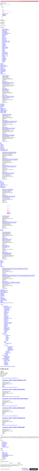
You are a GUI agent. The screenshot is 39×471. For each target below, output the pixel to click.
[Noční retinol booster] (20, 89)
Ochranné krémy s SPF (7, 323)
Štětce (7, 354)
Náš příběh (4, 60)
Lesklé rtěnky (10, 347)
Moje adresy (4, 444)
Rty (8, 302)
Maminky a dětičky (7, 329)
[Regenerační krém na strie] (20, 209)
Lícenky (7, 340)
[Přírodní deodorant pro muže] (20, 252)
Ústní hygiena (4, 45)
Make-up (3, 50)
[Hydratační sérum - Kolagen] (20, 114)
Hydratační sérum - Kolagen (6, 115)
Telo (1, 181)
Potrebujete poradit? (5, 358)
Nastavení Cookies (5, 456)
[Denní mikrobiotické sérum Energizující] (20, 128)
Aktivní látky (4, 58)
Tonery (3, 36)
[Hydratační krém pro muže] (20, 232)
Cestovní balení (4, 31)
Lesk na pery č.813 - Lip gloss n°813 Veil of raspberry (15, 398)
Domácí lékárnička (5, 47)
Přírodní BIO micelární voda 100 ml (7, 83)
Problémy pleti (4, 59)
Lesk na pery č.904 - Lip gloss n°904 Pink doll (13, 427)
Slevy (3, 451)
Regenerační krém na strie (6, 215)
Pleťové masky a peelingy (8, 322)
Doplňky (3, 51)
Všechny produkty (5, 34)
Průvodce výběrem (5, 55)
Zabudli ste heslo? (5, 13)
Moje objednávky (5, 442)
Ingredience (4, 57)
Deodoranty (4, 44)
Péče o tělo (4, 43)
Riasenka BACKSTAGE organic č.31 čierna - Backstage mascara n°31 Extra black (14, 269)
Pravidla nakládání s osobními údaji (7, 455)
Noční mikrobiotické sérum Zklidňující (8, 135)
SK (2, 6)
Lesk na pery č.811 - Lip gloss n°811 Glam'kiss (13, 389)
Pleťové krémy (4, 40)
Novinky (5, 311)
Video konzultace (6, 359)
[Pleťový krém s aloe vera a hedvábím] (20, 172)
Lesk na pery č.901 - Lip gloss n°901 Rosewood (13, 418)
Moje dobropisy (4, 443)
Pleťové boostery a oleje (7, 318)
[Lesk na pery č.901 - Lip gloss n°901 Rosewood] (20, 415)
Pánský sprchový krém (5, 246)
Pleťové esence (4, 38)
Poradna (3, 56)
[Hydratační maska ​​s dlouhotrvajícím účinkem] (20, 152)
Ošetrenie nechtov (9, 343)
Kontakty (3, 61)
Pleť (1, 143)
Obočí (5, 341)
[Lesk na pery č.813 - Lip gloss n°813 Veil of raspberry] (20, 396)
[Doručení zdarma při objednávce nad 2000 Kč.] (7, 366)
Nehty (5, 342)
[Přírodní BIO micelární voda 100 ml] (20, 82)
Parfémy (3, 46)
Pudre (7, 336)
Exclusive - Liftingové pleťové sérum (8, 97)
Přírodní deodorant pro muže (6, 253)
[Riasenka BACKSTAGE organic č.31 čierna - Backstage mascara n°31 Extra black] (20, 268)
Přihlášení (3, 446)
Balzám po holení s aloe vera (6, 239)
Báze (7, 339)
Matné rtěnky (10, 348)
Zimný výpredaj (4, 30)
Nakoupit (1, 64)
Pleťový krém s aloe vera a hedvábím (7, 173)
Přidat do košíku (4, 81)
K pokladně (2, 27)
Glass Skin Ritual (5, 32)
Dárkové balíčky (6, 356)
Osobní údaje (4, 445)
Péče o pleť (6, 334)
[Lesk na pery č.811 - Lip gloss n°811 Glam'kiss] (20, 387)
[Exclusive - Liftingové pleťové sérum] (20, 96)
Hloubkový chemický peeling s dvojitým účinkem (9, 159)
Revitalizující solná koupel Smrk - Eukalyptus (9, 222)
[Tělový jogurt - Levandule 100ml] (20, 189)
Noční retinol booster (5, 90)
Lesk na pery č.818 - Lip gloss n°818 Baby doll (13, 407)
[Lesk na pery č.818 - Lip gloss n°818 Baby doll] (20, 405)
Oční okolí (3, 39)
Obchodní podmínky (5, 454)
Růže (7, 345)
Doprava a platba (4, 452)
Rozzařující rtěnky (11, 349)
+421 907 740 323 (26, 469)
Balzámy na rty (8, 352)
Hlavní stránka (2, 302)
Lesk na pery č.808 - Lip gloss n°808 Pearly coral (14, 380)
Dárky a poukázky (5, 355)
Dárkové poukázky (5, 53)
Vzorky (3, 49)
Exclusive (3, 42)
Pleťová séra (4, 37)
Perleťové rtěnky (10, 350)
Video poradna (6, 362)
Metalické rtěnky (10, 346)
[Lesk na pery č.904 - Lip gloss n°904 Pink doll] (20, 425)
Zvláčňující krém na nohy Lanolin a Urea (8, 196)
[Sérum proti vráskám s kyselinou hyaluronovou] (20, 121)
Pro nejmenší (6, 330)
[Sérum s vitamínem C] (20, 75)
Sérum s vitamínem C (5, 76)
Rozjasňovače (8, 335)
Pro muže (3, 48)
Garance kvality (4, 453)
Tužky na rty (8, 351)
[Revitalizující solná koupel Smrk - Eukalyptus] (20, 221)
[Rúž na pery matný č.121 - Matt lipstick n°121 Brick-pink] (20, 282)
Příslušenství (6, 353)
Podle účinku (2, 104)
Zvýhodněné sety (4, 52)
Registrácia (4, 14)
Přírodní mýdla (6, 328)
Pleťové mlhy (6, 315)
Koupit (3, 386)
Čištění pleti (4, 35)
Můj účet (3, 441)
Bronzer (7, 338)
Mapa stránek (4, 458)
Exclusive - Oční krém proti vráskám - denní (9, 166)
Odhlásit (1, 448)
